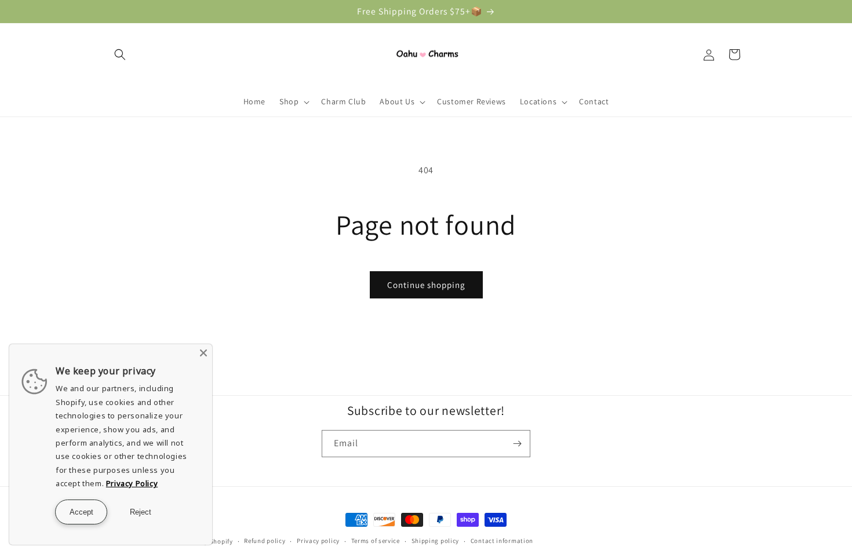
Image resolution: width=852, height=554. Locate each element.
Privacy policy (318, 541)
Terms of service (375, 541)
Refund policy (264, 541)
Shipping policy (436, 541)
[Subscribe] (517, 443)
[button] (120, 54)
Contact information (502, 541)
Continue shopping (426, 284)
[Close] (203, 353)
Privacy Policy (132, 483)
